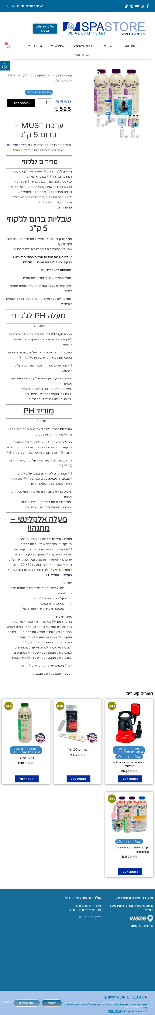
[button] (5, 65)
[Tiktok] (126, 6)
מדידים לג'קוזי (63, 171)
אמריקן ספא (82, 54)
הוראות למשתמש (84, 45)
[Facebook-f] (147, 6)
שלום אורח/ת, (45, 26)
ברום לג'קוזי (64, 239)
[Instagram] (131, 6)
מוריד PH (66, 429)
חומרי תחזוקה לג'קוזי (41, 75)
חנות (110, 45)
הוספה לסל (21, 103)
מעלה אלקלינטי (61, 539)
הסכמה (52, 1003)
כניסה (45, 31)
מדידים (27, 262)
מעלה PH (57, 334)
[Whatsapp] (142, 6)
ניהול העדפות (26, 1003)
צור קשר (37, 45)
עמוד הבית (129, 45)
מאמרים (59, 45)
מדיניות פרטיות (142, 926)
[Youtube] (137, 6)
